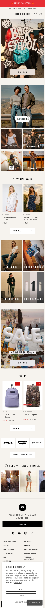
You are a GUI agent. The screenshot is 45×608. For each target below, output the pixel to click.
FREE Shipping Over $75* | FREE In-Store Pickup (22, 9)
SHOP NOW (22, 72)
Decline (21, 595)
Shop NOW (22, 363)
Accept (21, 589)
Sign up (22, 524)
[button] (3, 13)
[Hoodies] (11, 287)
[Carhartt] (33, 139)
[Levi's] (22, 106)
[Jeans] (11, 255)
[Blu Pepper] (11, 139)
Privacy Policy (18, 582)
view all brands (20, 455)
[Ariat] (33, 161)
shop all (17, 231)
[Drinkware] (33, 287)
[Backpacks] (33, 255)
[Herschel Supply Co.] (11, 161)
